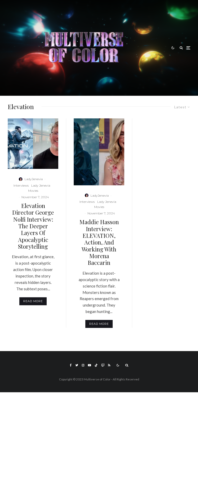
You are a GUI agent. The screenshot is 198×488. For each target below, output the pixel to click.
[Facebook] (70, 365)
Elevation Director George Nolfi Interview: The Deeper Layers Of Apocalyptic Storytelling (33, 226)
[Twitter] (76, 365)
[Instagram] (83, 365)
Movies (33, 191)
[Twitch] (103, 365)
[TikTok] (96, 365)
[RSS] (109, 365)
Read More (33, 301)
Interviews (21, 185)
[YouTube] (89, 365)
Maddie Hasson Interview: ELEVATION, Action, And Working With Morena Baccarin (99, 242)
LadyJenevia (33, 179)
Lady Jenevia (40, 185)
